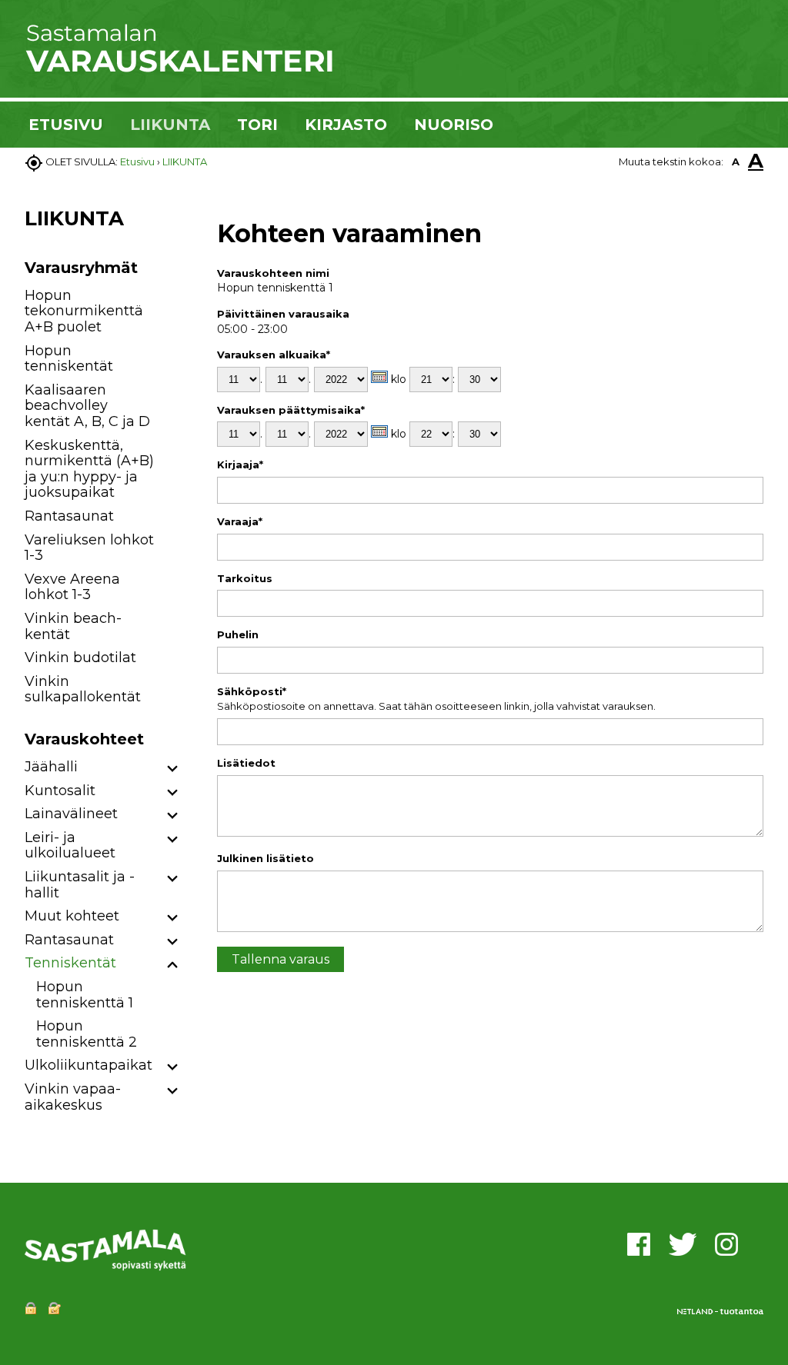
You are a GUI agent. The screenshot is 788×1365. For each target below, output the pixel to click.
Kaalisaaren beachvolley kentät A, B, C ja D (87, 405)
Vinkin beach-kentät (73, 626)
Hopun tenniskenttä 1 (84, 994)
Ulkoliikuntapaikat (88, 1065)
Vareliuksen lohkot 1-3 (89, 547)
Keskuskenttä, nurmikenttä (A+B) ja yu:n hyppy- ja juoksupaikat (89, 469)
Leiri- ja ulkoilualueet (70, 845)
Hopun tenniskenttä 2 (86, 1033)
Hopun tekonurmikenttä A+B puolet (84, 311)
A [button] (736, 161)
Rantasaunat (69, 516)
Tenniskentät (70, 962)
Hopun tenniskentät (69, 358)
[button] (172, 769)
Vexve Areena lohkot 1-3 (72, 587)
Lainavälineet (71, 813)
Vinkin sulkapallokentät (83, 689)
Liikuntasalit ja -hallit (80, 884)
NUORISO (453, 124)
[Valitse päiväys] (379, 377)
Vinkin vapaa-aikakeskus (73, 1097)
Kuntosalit (60, 790)
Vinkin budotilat (80, 657)
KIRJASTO (346, 124)
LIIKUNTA (170, 124)
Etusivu (137, 161)
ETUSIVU (65, 124)
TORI (257, 124)
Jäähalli (51, 766)
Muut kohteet (72, 915)
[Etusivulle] (178, 69)
